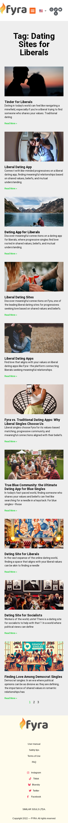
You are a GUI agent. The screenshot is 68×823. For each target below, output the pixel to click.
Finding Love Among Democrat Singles (33, 677)
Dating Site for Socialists (23, 615)
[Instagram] (51, 9)
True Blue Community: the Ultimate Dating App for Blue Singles (31, 487)
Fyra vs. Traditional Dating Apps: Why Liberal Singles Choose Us (32, 422)
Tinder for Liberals (18, 102)
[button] (33, 11)
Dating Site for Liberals (22, 554)
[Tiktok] (56, 9)
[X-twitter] (56, 13)
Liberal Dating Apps (19, 358)
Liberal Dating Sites (19, 297)
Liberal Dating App (18, 167)
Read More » (11, 123)
